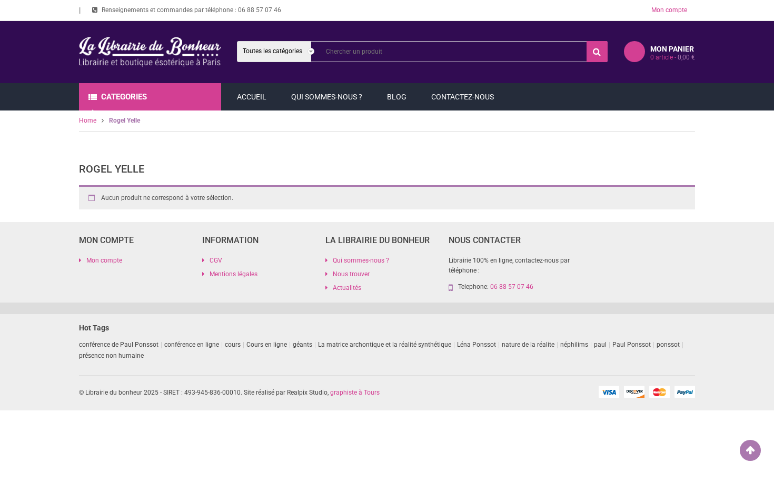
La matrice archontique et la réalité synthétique (384, 344)
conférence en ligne (191, 344)
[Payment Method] (608, 391)
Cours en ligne (266, 344)
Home (87, 120)
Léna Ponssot (476, 344)
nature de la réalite (528, 344)
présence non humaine (111, 355)
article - (672, 57)
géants (302, 344)
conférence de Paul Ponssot (118, 344)
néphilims (574, 344)
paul (600, 344)
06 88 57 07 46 (259, 10)
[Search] (597, 51)
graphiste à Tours (355, 392)
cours (233, 344)
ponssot (668, 344)
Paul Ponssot (631, 344)
